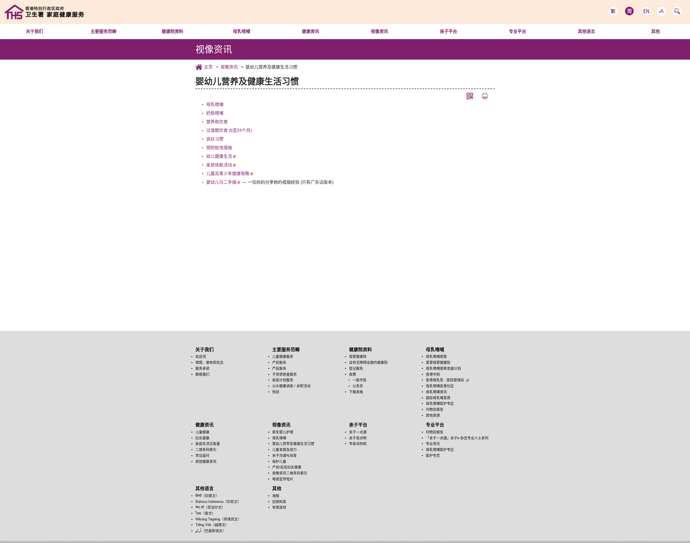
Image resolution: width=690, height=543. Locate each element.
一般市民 (360, 380)
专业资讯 (433, 444)
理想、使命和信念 (209, 362)
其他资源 (433, 415)
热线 (275, 392)
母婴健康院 (358, 356)
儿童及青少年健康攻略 (227, 173)
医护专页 (433, 455)
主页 (208, 67)
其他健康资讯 (205, 461)
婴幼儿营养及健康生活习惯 (293, 444)
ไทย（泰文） (205, 513)
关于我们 (34, 31)
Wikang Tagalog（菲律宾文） (218, 519)
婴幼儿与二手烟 (221, 182)
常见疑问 (202, 455)
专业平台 (517, 31)
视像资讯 (379, 31)
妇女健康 (202, 438)
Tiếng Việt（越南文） (212, 525)
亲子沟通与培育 (284, 455)
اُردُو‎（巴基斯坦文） (210, 531)
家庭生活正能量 (207, 444)
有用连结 (279, 507)
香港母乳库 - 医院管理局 (445, 380)
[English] (646, 11)
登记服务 (356, 368)
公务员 (358, 386)
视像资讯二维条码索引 (289, 473)
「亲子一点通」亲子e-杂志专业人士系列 (457, 438)
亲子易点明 (358, 438)
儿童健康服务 (282, 356)
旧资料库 (279, 502)
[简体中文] (629, 11)
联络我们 (202, 374)
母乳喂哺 (241, 31)
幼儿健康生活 (219, 156)
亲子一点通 (358, 432)
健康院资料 (172, 31)
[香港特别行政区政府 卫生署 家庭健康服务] (71, 11)
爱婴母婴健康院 (438, 362)
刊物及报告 (434, 409)
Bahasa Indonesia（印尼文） (218, 502)
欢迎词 (200, 356)
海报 (275, 496)
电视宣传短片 (282, 479)
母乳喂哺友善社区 (440, 386)
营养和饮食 (217, 121)
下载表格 (356, 392)
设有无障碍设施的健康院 (368, 362)
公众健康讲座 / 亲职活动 (291, 386)
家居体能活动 (219, 165)
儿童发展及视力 (284, 450)
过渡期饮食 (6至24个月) (229, 130)
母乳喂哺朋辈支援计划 (443, 368)
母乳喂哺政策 (436, 356)
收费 (352, 374)
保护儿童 (279, 461)
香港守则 (433, 374)
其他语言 (586, 31)
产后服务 (279, 368)
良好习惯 (214, 139)
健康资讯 (310, 31)
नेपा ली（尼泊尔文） (210, 507)
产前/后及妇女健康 (286, 467)
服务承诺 (202, 368)
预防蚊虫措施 (219, 147)
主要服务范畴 (103, 31)
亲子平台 (448, 31)
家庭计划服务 (282, 380)
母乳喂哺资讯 (436, 392)
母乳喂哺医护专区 (440, 403)
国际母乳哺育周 (438, 398)
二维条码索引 (205, 450)
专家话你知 (358, 444)
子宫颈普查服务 (284, 374)
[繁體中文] (613, 11)
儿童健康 (202, 432)
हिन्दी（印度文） (207, 496)
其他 (655, 31)
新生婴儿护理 (282, 432)
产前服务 (279, 362)
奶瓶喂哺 (214, 113)
